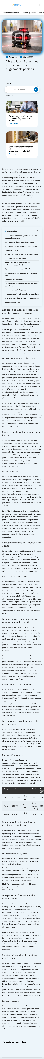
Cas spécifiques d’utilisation (16, 258)
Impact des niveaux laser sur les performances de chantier (17, 263)
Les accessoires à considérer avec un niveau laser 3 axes (22, 284)
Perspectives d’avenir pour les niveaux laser (22, 294)
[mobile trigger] (4, 5)
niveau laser (30, 181)
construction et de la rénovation (29, 169)
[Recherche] (40, 5)
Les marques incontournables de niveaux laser (21, 274)
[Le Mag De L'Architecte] (16, 5)
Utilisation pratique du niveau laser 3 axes (21, 254)
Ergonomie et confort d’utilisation (18, 269)
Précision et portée (12, 250)
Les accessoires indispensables (17, 290)
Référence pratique (12, 302)
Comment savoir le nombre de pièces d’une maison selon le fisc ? (21, 118)
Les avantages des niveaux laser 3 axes (19, 242)
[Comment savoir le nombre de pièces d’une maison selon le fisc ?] (22, 107)
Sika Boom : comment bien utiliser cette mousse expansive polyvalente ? (21, 148)
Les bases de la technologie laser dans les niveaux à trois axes (21, 237)
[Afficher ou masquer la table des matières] (28, 231)
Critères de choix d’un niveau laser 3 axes (21, 246)
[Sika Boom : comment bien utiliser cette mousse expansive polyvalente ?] (22, 137)
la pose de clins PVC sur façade (15, 1020)
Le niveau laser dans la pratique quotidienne (22, 298)
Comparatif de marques (14, 279)
